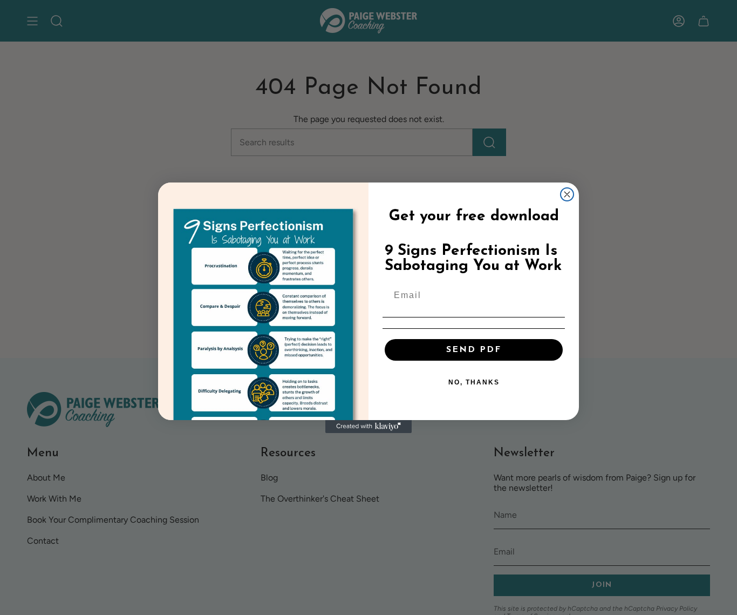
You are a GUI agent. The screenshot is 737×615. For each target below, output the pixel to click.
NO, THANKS (474, 382)
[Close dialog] (567, 194)
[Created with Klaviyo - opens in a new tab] (368, 426)
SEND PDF (473, 350)
